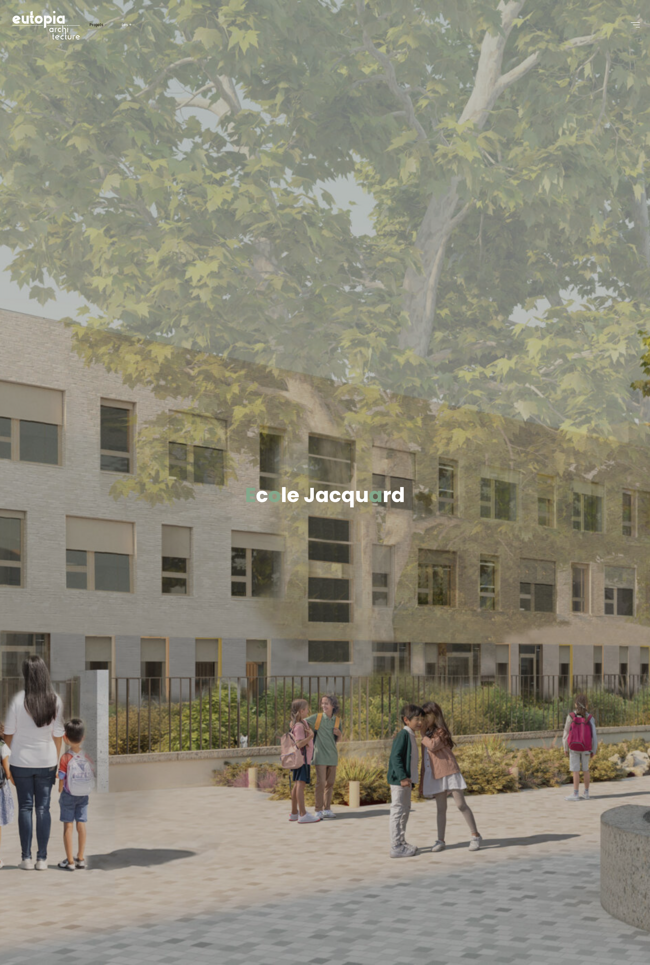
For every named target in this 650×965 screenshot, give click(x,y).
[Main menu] (635, 24)
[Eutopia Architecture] (45, 25)
